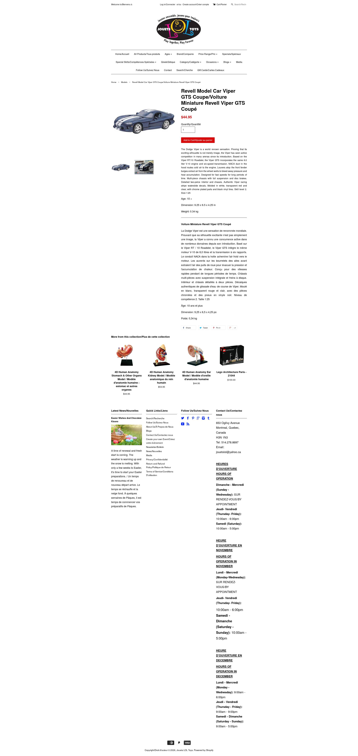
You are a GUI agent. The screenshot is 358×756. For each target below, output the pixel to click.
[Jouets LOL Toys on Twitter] (182, 418)
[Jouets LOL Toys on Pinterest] (193, 418)
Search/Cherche (184, 70)
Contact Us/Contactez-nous (159, 434)
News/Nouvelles (154, 451)
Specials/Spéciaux (231, 54)
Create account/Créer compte (196, 4)
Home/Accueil (122, 54)
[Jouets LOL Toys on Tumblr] (208, 418)
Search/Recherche (155, 418)
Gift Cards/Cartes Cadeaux (210, 70)
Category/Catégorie (190, 62)
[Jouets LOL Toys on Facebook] (187, 418)
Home (113, 82)
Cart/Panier (222, 4)
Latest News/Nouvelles (124, 410)
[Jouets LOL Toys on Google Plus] (198, 418)
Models (124, 82)
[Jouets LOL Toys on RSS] (187, 424)
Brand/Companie (185, 54)
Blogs (226, 62)
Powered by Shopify (203, 750)
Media (239, 62)
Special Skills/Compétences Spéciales (135, 62)
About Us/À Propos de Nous (159, 426)
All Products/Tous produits (147, 54)
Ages (167, 54)
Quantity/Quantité (191, 124)
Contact (168, 70)
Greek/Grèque (168, 62)
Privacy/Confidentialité (157, 459)
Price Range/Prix (207, 54)
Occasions (211, 62)
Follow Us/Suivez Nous (147, 70)
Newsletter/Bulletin (155, 446)
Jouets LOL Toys (184, 750)
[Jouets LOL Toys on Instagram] (203, 418)
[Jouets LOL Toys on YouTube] (182, 424)
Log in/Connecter (167, 4)
